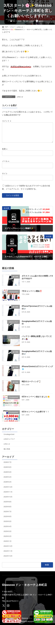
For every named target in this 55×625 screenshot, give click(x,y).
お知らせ (20, 96)
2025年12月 (8, 487)
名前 (4, 148)
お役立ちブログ (9, 439)
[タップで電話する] (11, 616)
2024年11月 (8, 551)
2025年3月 (7, 531)
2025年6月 (7, 516)
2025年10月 (8, 497)
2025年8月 (7, 506)
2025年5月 (7, 521)
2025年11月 (8, 492)
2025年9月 (7, 501)
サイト (5, 173)
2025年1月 (7, 541)
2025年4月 (7, 526)
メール (5, 161)
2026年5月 (7, 472)
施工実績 (7, 449)
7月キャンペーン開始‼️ (32, 291)
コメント (6, 120)
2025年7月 (7, 511)
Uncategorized (9, 434)
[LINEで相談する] (43, 616)
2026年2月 (7, 482)
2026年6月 (7, 467)
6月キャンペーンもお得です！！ (35, 411)
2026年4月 (7, 477)
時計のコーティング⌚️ (31, 381)
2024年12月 (8, 546)
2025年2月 (7, 536)
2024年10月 (8, 556)
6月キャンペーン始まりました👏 (36, 396)
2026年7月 (7, 462)
